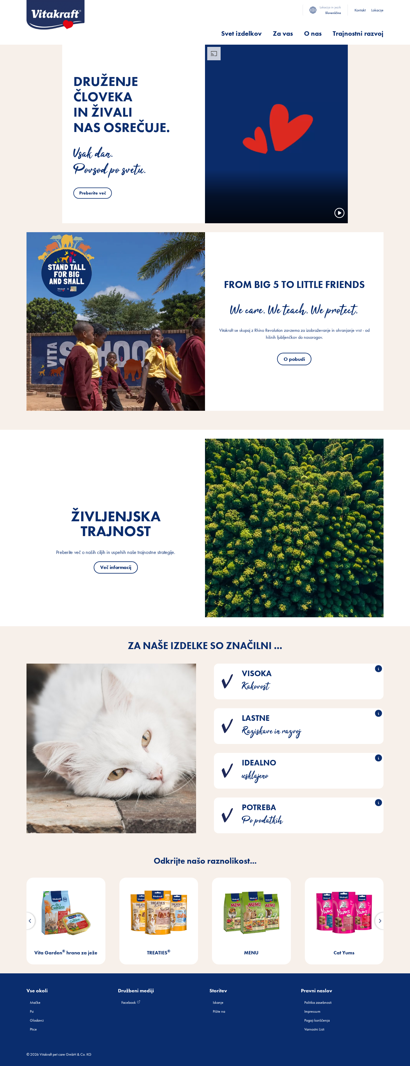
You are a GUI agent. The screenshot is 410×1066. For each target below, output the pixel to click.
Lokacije (377, 10)
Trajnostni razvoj (358, 33)
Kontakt (360, 10)
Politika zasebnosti (318, 1002)
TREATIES (158, 952)
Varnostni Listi (314, 1029)
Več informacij (115, 567)
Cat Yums (344, 952)
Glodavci (37, 1020)
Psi (32, 1011)
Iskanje (218, 1002)
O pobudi (294, 359)
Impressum (312, 1011)
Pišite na (219, 1011)
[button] (26, 921)
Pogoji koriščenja (317, 1020)
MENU (251, 952)
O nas (313, 33)
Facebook (129, 1002)
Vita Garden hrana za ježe (65, 952)
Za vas (283, 33)
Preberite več (92, 193)
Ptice (33, 1029)
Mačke (35, 1002)
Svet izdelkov (241, 33)
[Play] (339, 213)
